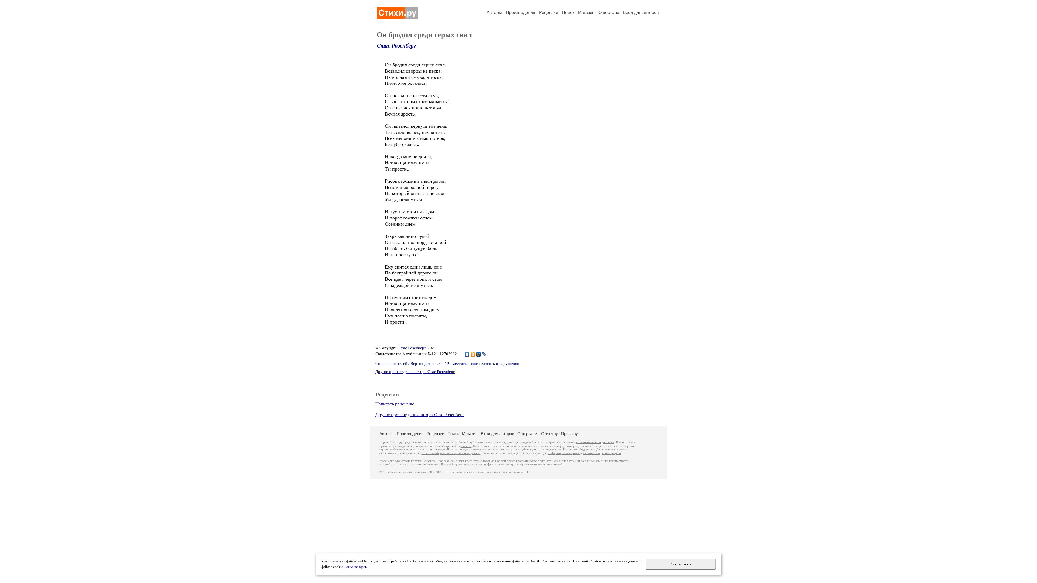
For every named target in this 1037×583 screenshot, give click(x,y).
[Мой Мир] (479, 354)
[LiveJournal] (484, 354)
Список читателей (391, 363)
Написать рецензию (395, 403)
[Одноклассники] (473, 354)
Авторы (494, 12)
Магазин (586, 12)
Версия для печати (426, 363)
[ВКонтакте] (467, 354)
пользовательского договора (595, 442)
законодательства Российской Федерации (566, 449)
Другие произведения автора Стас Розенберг (415, 372)
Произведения (520, 12)
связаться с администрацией (602, 453)
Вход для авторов (641, 12)
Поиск (568, 12)
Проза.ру (569, 433)
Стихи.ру (549, 433)
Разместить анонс (462, 363)
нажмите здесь (356, 567)
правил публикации (523, 449)
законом (466, 446)
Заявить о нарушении (500, 363)
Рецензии (548, 12)
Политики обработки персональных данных (451, 453)
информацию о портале (564, 453)
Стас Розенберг (396, 45)
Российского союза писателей (505, 471)
